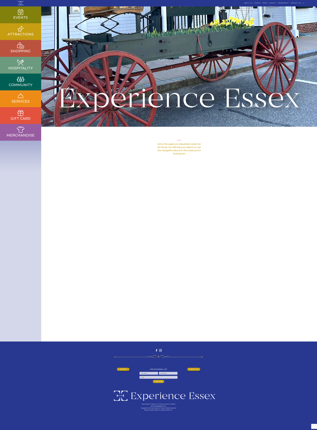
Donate (272, 3)
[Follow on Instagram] (160, 350)
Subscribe (158, 381)
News (265, 3)
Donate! (123, 369)
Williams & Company (160, 410)
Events (257, 3)
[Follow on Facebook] (156, 350)
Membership (283, 3)
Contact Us (296, 3)
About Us (248, 3)
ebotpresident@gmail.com (158, 406)
